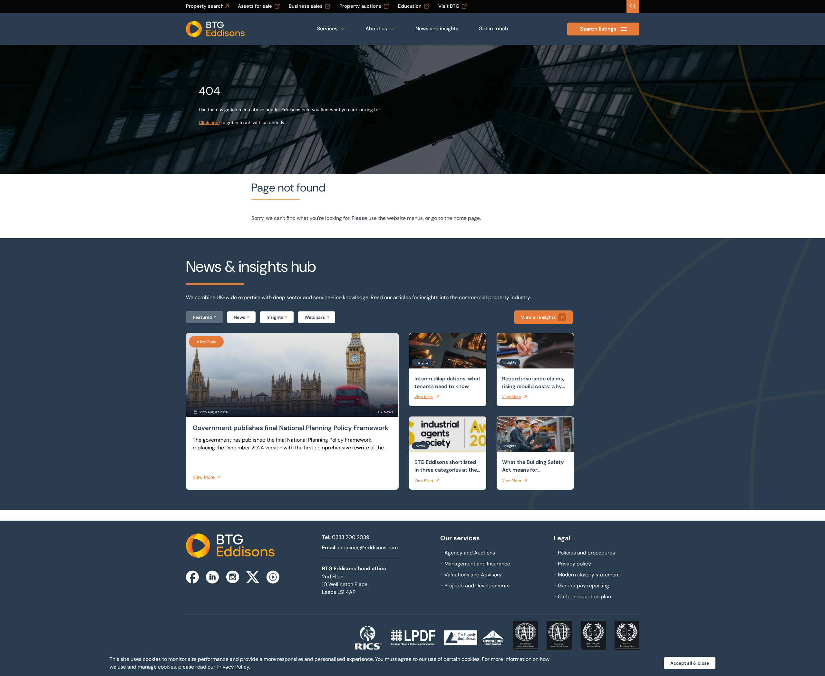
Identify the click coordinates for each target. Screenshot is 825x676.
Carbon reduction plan (582, 596)
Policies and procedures (584, 552)
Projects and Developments (475, 585)
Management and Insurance (475, 563)
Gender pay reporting (581, 585)
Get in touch (493, 28)
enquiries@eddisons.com (368, 547)
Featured (202, 317)
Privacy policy (572, 563)
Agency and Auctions (467, 552)
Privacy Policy (233, 666)
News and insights (436, 28)
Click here (209, 122)
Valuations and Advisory (471, 574)
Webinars (315, 317)
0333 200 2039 (350, 537)
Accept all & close (689, 663)
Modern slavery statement (587, 574)
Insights (275, 317)
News (239, 317)
